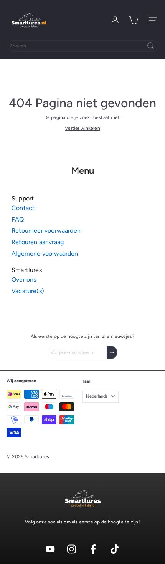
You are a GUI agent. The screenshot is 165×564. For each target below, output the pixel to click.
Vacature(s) (28, 291)
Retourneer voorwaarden (46, 230)
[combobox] (82, 46)
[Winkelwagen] (133, 20)
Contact (23, 208)
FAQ (18, 219)
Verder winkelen (82, 128)
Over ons (24, 279)
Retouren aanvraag (38, 242)
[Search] (150, 46)
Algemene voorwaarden (45, 253)
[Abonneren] (112, 352)
